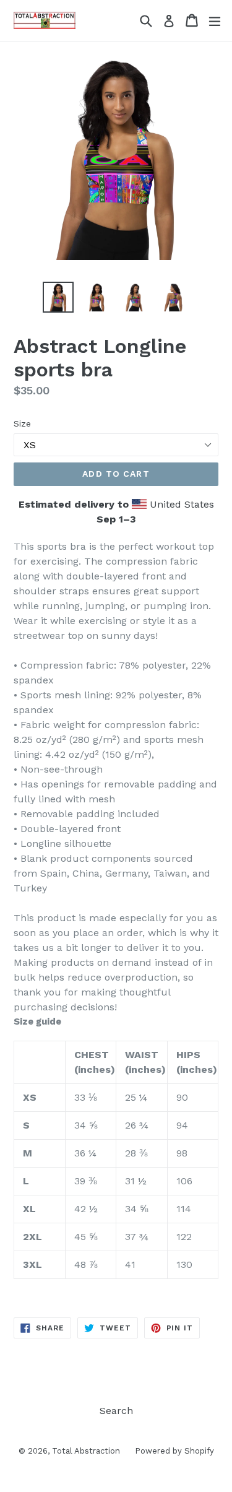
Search (116, 1410)
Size (22, 423)
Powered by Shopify (174, 1450)
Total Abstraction (87, 1450)
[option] (58, 297)
